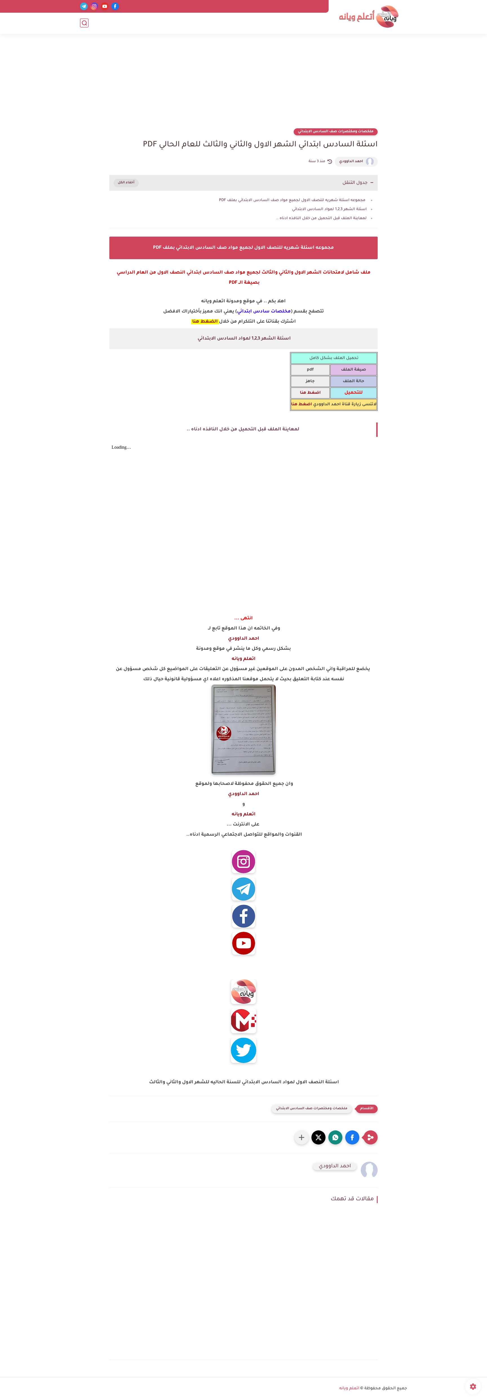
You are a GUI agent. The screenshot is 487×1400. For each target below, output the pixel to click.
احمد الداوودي (351, 162)
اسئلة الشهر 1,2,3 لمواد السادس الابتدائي (329, 209)
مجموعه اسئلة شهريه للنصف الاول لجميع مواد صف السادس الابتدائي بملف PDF (292, 200)
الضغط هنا (204, 321)
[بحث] (84, 23)
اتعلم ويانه (244, 659)
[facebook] (115, 6)
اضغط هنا (301, 404)
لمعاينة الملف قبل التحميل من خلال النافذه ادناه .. (321, 218)
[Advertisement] (243, 84)
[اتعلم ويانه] (369, 16)
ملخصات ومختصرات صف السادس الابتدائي (335, 132)
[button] (352, 1137)
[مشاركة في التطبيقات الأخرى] (302, 1137)
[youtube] (105, 6)
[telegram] (84, 6)
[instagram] (94, 6)
